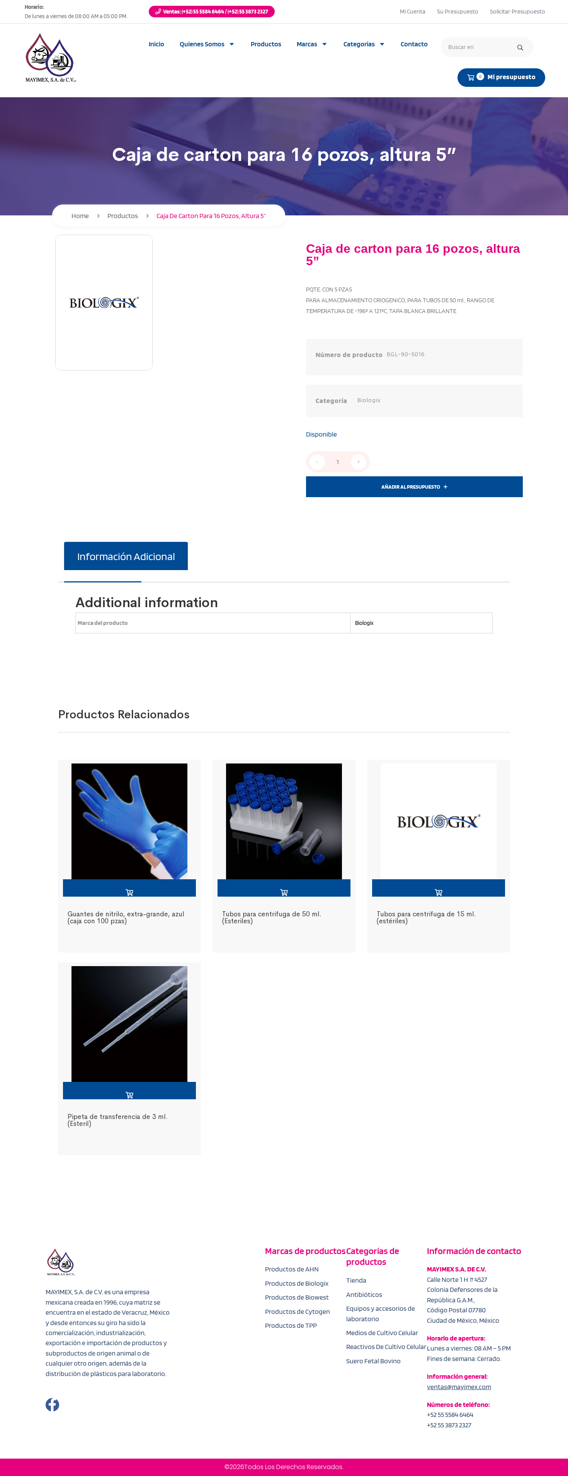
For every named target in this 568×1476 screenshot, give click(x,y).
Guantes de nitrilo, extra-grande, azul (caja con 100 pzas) (126, 917)
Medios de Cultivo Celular (382, 1333)
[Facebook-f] (52, 1405)
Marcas (307, 44)
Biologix (369, 400)
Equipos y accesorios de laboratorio (380, 1313)
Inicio (156, 44)
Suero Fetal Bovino (373, 1361)
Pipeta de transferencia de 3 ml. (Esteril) (118, 1120)
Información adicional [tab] (126, 556)
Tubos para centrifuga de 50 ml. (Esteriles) (271, 917)
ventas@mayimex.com (459, 1387)
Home (80, 215)
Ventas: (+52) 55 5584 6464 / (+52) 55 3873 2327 (215, 11)
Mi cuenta (412, 11)
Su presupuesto (457, 11)
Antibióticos (364, 1294)
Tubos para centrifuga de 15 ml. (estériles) (426, 917)
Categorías (359, 44)
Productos (266, 44)
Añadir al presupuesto (410, 487)
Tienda (356, 1280)
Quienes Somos (202, 44)
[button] (129, 888)
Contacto (414, 44)
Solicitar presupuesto (517, 11)
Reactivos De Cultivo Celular (386, 1346)
